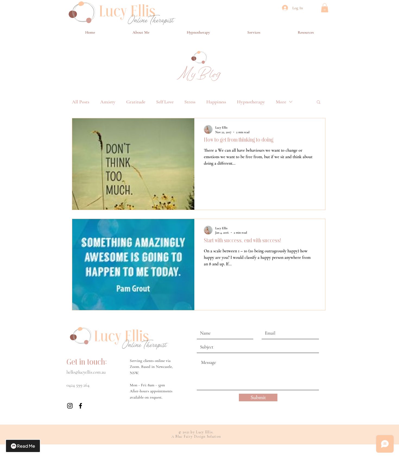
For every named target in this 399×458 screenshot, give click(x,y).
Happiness (216, 102)
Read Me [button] (26, 446)
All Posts (80, 102)
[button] (324, 7)
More (281, 102)
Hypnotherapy (251, 102)
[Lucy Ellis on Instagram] (70, 405)
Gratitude (135, 102)
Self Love (164, 102)
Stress (189, 102)
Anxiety (107, 102)
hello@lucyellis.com (83, 372)
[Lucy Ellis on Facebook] (80, 405)
